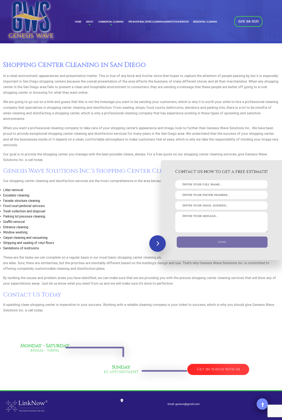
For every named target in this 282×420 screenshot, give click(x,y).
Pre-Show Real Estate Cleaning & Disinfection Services (158, 22)
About (89, 22)
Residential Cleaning (205, 22)
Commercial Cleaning (111, 22)
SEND (222, 242)
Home (78, 22)
